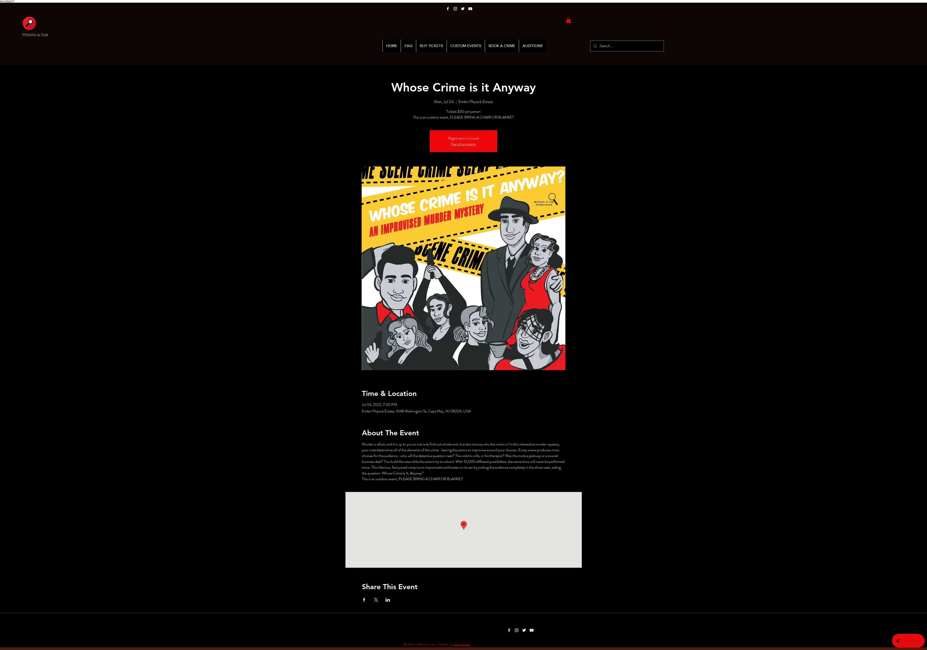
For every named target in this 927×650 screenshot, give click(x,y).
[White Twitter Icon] (462, 8)
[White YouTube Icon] (470, 8)
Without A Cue (35, 35)
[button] (568, 20)
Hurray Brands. (462, 644)
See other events (463, 144)
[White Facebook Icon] (447, 8)
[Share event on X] (376, 600)
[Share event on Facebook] (364, 600)
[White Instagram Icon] (455, 8)
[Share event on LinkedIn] (388, 600)
